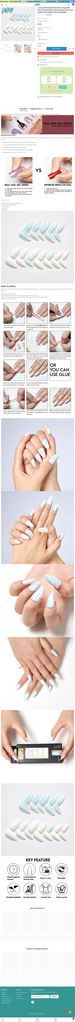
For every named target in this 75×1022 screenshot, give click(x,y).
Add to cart (57, 49)
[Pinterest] (32, 1002)
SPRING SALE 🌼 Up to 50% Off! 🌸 (28, 1)
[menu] (2, 5)
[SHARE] (72, 49)
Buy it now (55, 53)
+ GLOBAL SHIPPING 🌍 (51, 1)
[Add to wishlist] (69, 49)
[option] (18, 24)
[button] (1, 49)
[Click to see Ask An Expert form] (66, 1008)
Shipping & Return (36, 109)
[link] (9, 938)
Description (24, 109)
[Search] (6, 5)
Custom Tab (49, 109)
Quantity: (40, 45)
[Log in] (69, 5)
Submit (54, 996)
